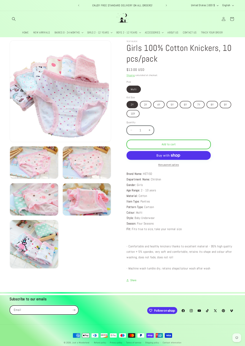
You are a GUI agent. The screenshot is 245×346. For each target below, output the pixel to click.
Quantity (131, 122)
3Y (145, 104)
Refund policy (100, 342)
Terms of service (133, 342)
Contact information (172, 342)
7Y (198, 104)
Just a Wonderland (80, 342)
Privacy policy (116, 342)
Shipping (131, 75)
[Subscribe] (74, 310)
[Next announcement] (166, 5)
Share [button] (133, 280)
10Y (133, 113)
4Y (158, 104)
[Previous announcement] (78, 5)
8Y (212, 104)
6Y (185, 104)
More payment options (168, 164)
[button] (14, 19)
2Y (132, 104)
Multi (134, 89)
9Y (225, 104)
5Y (172, 104)
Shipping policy (152, 342)
